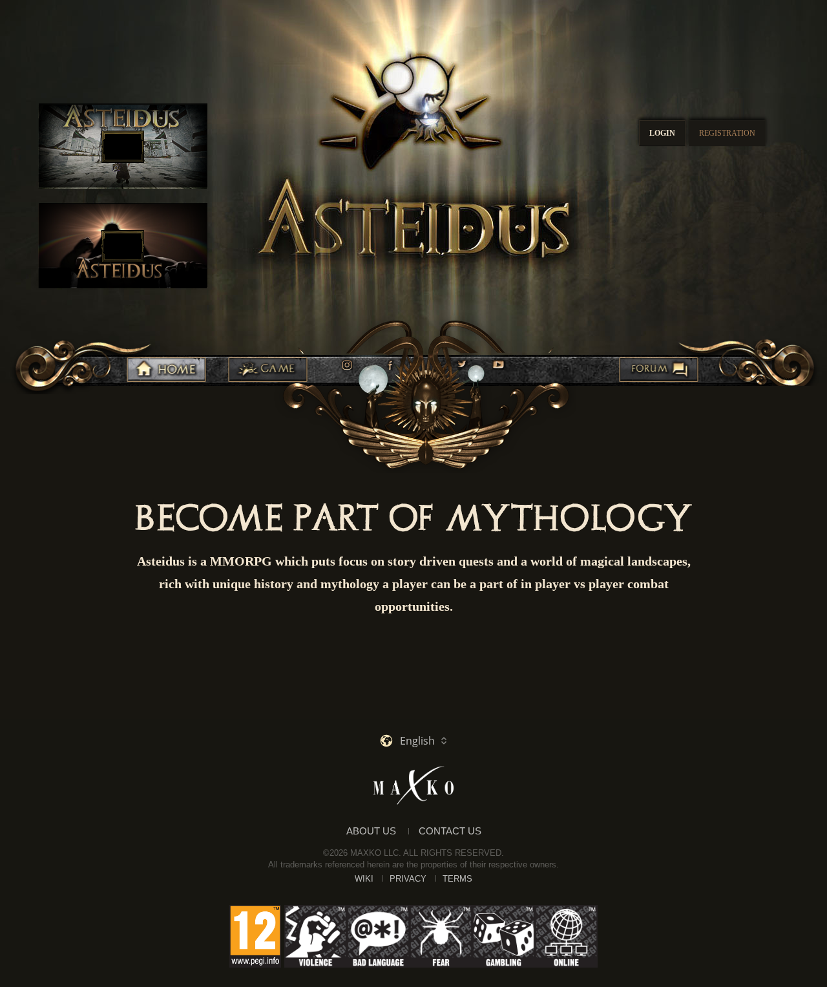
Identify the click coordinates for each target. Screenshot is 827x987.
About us (371, 830)
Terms (457, 879)
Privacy (408, 879)
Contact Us (450, 830)
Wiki (364, 879)
